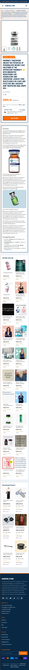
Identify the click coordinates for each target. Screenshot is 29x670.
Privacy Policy (5, 637)
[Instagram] (6, 598)
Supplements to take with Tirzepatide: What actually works (20, 317)
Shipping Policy (5, 642)
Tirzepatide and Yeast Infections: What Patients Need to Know (20, 448)
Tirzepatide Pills (6, 294)
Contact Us (4, 622)
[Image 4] (18, 49)
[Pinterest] (21, 598)
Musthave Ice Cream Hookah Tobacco (20, 554)
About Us (4, 620)
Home (2, 10)
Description (6, 128)
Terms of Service (6, 639)
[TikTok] (14, 598)
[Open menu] (2, 5)
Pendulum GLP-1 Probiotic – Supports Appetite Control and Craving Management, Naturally (7, 448)
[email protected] (15, 246)
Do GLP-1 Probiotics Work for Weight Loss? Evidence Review (8, 383)
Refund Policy (5, 634)
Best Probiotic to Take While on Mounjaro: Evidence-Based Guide (8, 317)
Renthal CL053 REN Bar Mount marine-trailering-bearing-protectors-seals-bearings (8, 527)
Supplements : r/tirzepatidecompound (8, 405)
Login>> (7, 511)
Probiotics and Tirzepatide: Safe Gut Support (20, 361)
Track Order (4, 627)
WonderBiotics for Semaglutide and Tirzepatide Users (19, 426)
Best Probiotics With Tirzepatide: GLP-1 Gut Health (20, 295)
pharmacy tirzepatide (9, 10)
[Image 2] (9, 49)
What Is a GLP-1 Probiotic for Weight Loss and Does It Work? (21, 383)
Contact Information (7, 644)
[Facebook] (3, 598)
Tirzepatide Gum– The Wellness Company (7, 426)
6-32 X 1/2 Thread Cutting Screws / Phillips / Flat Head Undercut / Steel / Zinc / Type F (21, 501)
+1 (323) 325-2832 (6, 609)
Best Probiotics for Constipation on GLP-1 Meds (8, 361)
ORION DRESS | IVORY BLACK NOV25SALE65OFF (8, 501)
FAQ (2, 625)
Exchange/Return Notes (9, 237)
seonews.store (10, 6)
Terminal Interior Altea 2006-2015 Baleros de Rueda (8, 554)
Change (23, 109)
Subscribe (23, 653)
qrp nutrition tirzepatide (8, 469)
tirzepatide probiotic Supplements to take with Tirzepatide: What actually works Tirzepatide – (20, 273)
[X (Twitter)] (17, 598)
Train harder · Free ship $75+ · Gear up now (14, 1)
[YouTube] (10, 598)
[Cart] (26, 5)
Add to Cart (14, 118)
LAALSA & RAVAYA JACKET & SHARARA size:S (20, 527)
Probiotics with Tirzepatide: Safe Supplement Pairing (20, 405)
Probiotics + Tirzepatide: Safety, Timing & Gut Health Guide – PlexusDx (8, 339)
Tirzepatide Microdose (7, 272)
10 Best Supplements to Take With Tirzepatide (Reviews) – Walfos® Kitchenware (21, 339)
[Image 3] (14, 49)
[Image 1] (4, 49)
